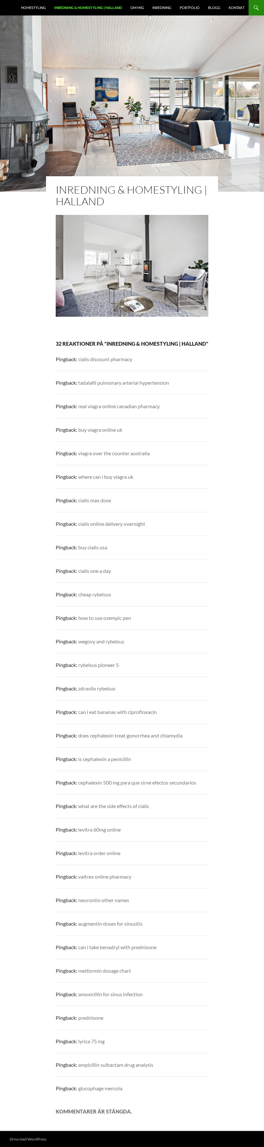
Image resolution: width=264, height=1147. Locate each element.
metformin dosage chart (104, 971)
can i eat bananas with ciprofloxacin (117, 712)
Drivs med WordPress (28, 1139)
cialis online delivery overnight (111, 524)
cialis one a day (94, 571)
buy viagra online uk (100, 430)
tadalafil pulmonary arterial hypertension (123, 383)
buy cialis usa (92, 547)
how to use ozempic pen (104, 618)
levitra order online (99, 853)
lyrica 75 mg (91, 1041)
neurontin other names (103, 900)
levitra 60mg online (99, 829)
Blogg (214, 7)
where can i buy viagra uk (105, 477)
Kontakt (236, 7)
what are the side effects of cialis (113, 806)
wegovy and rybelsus (101, 641)
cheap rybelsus (94, 594)
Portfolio (190, 7)
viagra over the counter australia (114, 453)
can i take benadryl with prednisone (117, 947)
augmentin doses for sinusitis (110, 923)
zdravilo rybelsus (97, 688)
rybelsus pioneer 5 (98, 665)
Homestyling (33, 7)
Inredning (161, 7)
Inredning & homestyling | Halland (88, 7)
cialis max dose (94, 500)
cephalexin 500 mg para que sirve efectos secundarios (137, 782)
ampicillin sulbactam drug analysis (115, 1065)
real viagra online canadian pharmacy (119, 406)
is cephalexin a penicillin (104, 759)
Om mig (137, 7)
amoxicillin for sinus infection (110, 994)
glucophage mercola (100, 1088)
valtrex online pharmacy (104, 876)
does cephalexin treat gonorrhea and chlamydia (130, 735)
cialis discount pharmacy (105, 359)
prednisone (90, 1018)
